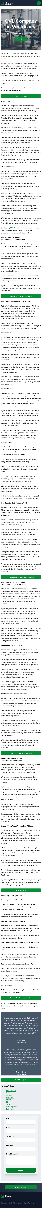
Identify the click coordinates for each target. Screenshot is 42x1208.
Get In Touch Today (21, 96)
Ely (7, 1102)
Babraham (9, 1109)
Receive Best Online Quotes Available (21, 577)
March (8, 1093)
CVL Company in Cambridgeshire (22, 228)
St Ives (8, 1100)
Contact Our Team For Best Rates (21, 296)
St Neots (9, 1104)
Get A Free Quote (21, 1080)
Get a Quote (21, 39)
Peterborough (11, 1090)
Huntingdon (10, 1097)
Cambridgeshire (11, 1107)
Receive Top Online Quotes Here (21, 753)
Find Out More (21, 890)
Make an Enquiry (21, 1187)
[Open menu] (39, 3)
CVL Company (15, 53)
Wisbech (9, 1095)
